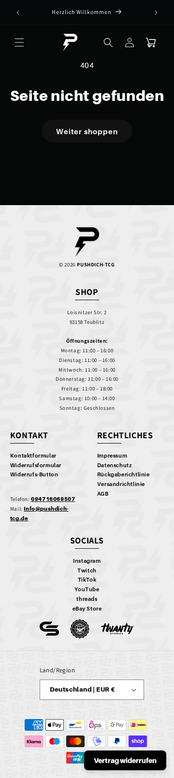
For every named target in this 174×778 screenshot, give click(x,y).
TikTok (87, 579)
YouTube (86, 589)
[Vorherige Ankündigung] (18, 12)
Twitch (87, 570)
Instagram (87, 560)
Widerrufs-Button (34, 474)
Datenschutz (114, 465)
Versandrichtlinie (121, 484)
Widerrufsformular (35, 465)
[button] (19, 42)
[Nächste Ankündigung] (156, 12)
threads (86, 599)
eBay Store (87, 608)
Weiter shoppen (87, 131)
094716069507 (53, 499)
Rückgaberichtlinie (123, 474)
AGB (103, 493)
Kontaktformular (33, 455)
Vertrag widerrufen (125, 760)
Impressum (112, 455)
